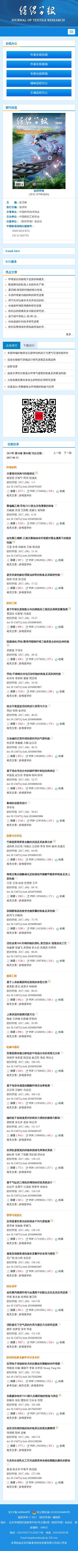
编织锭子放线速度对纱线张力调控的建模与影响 (33, 1118)
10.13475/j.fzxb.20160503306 (26, 1066)
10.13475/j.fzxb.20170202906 (26, 1376)
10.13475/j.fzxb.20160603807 (26, 687)
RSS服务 (11, 261)
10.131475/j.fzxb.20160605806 (27, 816)
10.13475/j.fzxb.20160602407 (26, 1266)
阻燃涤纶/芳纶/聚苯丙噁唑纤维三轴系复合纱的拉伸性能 (38, 641)
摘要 (12, 491)
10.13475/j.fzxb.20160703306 (26, 1098)
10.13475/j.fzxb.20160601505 (26, 855)
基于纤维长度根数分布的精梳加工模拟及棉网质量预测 (37, 609)
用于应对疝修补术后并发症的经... (27, 300)
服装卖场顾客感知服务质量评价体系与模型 (31, 1253)
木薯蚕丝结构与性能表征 (21, 473)
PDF (32, 491)
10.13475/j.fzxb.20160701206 (26, 956)
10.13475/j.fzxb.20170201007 (26, 1409)
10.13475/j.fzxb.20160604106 (26, 1163)
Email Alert (13, 251)
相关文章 (12, 495)
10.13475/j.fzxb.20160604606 (26, 719)
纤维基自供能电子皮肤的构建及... (27, 279)
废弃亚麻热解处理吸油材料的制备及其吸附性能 (33, 575)
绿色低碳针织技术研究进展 (23, 321)
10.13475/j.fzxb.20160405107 (26, 1131)
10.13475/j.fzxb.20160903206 (26, 555)
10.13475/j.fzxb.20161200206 (26, 1441)
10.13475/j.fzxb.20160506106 (26, 519)
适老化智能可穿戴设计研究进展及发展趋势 (31, 359)
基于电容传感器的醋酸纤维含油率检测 (28, 1085)
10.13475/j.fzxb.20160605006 (26, 1195)
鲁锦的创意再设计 (17, 803)
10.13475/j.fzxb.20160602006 (26, 995)
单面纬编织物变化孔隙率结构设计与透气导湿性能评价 (37, 353)
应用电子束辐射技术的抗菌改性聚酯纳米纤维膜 (33, 1363)
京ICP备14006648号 (19, 1512)
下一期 (67, 453)
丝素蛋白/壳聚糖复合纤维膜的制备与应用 (30, 386)
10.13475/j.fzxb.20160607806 (26, 751)
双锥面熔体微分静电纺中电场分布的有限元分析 (33, 1053)
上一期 (57, 453)
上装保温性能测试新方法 (21, 1014)
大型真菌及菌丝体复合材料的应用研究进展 (31, 380)
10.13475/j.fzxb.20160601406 (26, 1478)
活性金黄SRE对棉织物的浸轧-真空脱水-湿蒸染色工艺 (37, 943)
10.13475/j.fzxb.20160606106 (26, 784)
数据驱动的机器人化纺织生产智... (27, 284)
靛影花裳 (12, 366)
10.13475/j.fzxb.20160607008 (26, 1027)
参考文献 (12, 1385)
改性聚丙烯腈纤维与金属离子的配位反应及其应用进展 (37, 1292)
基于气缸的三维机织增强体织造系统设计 (29, 1182)
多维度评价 (25, 495)
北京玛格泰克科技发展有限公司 (39, 1543)
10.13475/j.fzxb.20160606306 (26, 1234)
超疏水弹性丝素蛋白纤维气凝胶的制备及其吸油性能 (36, 373)
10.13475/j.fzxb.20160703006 (26, 891)
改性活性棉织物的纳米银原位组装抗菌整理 (31, 1428)
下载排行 (29, 345)
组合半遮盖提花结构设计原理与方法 (27, 706)
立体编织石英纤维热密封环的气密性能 (28, 738)
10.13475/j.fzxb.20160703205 (26, 486)
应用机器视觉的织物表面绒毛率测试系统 (29, 1150)
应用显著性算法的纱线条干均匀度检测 (28, 1221)
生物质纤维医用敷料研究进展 (24, 305)
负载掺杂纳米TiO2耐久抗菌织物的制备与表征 (32, 1396)
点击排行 (11, 345)
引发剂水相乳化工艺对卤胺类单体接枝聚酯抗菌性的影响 (38, 1460)
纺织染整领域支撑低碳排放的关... (27, 327)
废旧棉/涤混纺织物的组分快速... (26, 289)
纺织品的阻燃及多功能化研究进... (27, 311)
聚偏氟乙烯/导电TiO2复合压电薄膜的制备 (30, 506)
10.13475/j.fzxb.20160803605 (26, 622)
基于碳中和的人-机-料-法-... (24, 316)
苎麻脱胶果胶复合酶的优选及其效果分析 (29, 842)
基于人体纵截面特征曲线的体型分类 (27, 982)
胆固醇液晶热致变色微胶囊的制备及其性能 (31, 911)
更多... (69, 334)
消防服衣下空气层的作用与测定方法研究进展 (32, 1324)
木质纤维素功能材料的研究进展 (26, 295)
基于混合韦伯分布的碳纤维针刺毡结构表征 (31, 770)
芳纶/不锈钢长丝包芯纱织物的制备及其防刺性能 (34, 674)
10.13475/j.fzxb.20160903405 (26, 924)
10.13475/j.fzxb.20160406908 (26, 1305)
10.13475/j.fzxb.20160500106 (26, 1338)
